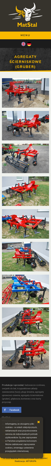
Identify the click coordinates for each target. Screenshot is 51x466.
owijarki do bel (9, 388)
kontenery (26, 398)
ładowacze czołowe (35, 385)
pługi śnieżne (27, 392)
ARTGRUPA (31, 461)
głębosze (15, 398)
